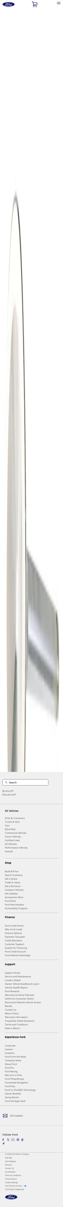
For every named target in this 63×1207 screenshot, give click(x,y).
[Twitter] (8, 1140)
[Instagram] (18, 1140)
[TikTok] (3, 1143)
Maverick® (9, 794)
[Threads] (22, 1140)
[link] (8, 1158)
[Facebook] (3, 1140)
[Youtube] (13, 1140)
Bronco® (8, 791)
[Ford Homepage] (11, 1199)
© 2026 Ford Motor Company (17, 1154)
